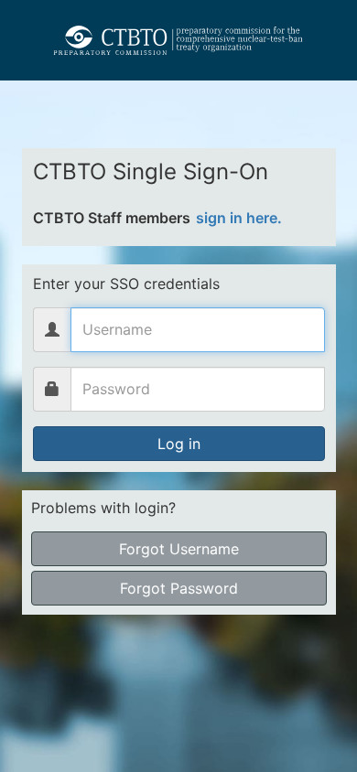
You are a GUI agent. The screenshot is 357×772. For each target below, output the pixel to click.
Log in (178, 443)
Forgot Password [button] (179, 588)
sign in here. (239, 218)
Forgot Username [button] (179, 549)
